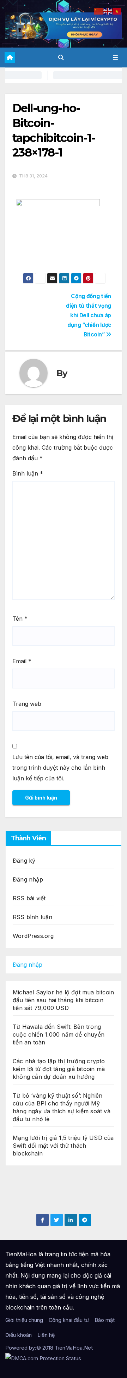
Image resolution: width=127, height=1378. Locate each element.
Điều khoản (18, 1335)
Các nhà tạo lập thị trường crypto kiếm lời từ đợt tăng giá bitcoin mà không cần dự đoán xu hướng (59, 1069)
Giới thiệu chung (24, 1320)
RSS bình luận (33, 917)
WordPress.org (33, 935)
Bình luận (27, 473)
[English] (108, 10)
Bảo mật (105, 1320)
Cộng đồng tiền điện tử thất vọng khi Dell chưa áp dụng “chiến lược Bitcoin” (88, 315)
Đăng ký (24, 860)
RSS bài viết (29, 898)
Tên (20, 618)
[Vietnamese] (117, 10)
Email (21, 661)
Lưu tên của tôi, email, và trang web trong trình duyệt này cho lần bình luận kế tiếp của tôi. (60, 767)
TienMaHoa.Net (74, 1348)
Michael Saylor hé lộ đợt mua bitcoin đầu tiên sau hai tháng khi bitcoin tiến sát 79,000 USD (63, 1000)
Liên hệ (46, 1335)
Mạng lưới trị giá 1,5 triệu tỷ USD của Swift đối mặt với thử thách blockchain (63, 1145)
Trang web (26, 703)
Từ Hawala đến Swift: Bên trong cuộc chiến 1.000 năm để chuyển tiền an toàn (58, 1034)
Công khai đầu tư (69, 1320)
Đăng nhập (28, 879)
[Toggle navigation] (115, 57)
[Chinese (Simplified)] (98, 10)
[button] (61, 57)
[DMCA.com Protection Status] (43, 1358)
